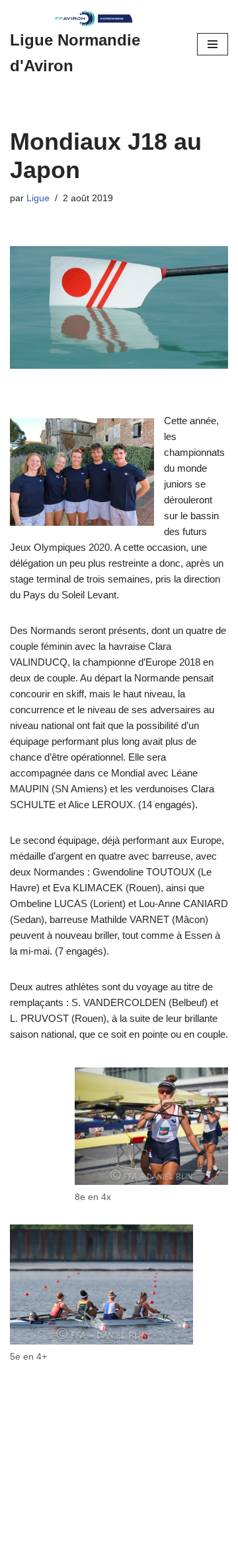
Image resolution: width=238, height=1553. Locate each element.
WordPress (123, 1539)
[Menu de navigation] (212, 44)
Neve (21, 1539)
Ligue (38, 198)
